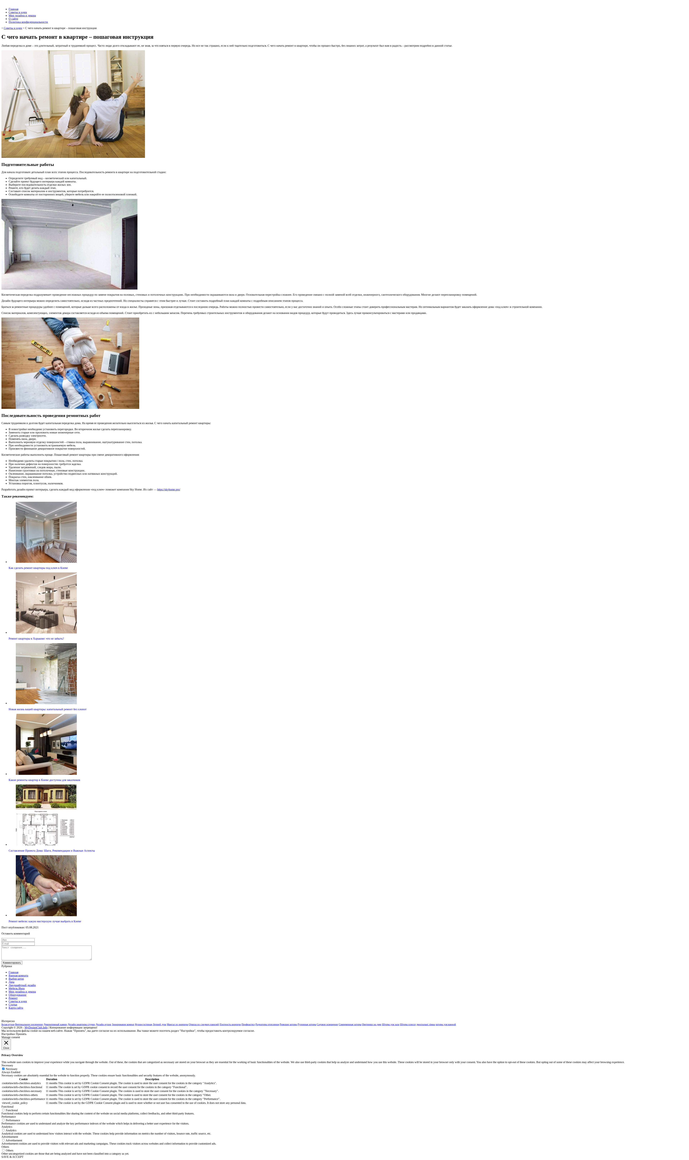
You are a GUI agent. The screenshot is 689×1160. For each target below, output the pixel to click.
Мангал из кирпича (177, 1024)
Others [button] (5, 1146)
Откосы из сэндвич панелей (204, 1024)
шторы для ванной (446, 1024)
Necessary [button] (7, 1065)
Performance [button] (8, 1116)
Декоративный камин (55, 1024)
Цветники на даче (371, 1024)
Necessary (11, 1068)
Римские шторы (288, 1024)
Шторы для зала (390, 1024)
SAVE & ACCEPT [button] (12, 1156)
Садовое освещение (327, 1024)
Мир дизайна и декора (22, 15)
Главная (13, 9)
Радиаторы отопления (267, 1024)
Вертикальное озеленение (29, 1024)
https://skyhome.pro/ (168, 489)
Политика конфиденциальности (28, 22)
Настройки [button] (8, 1033)
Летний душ (159, 1024)
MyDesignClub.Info (36, 1027)
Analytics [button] (6, 1126)
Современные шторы (350, 1024)
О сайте (13, 18)
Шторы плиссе (408, 1024)
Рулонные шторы (307, 1024)
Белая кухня (7, 1024)
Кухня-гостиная (143, 1024)
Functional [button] (7, 1106)
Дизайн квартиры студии (81, 1024)
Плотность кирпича (230, 1024)
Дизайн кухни (103, 1024)
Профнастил (248, 1024)
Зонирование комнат (123, 1024)
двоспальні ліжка (425, 1024)
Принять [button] (21, 1033)
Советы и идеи (18, 12)
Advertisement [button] (9, 1136)
